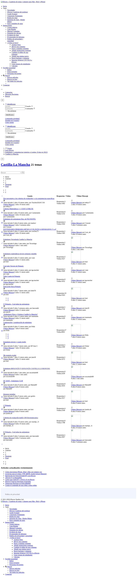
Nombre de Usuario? (12, 120)
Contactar (6, 85)
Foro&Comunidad (9, 68)
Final (7, 186)
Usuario (28, 106)
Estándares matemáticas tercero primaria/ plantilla (19, 254)
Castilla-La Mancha (15, 164)
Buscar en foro (12, 79)
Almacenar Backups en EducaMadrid (18, 483)
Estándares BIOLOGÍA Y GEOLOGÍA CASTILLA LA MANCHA (26, 368)
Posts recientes (12, 72)
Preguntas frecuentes (14, 73)
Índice (9, 70)
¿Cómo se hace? (12, 43)
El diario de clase (13, 35)
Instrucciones (7, 25)
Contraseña (29, 109)
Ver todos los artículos (14, 81)
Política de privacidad (12, 494)
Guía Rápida (11, 29)
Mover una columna (18, 47)
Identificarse (10, 115)
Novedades (11, 10)
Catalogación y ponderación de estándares (17, 322)
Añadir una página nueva (20, 56)
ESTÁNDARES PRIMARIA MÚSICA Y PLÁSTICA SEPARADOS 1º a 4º (29, 229)
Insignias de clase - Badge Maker (20, 518)
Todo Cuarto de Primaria (11, 276)
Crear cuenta (9, 122)
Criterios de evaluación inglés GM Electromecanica (20, 418)
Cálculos (14, 66)
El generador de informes (15, 37)
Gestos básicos (12, 27)
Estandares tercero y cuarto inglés (14, 342)
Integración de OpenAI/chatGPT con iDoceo (20, 476)
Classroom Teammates (14, 16)
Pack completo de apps (15, 23)
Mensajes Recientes (11, 94)
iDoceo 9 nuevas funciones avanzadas (18, 481)
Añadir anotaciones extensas (21, 50)
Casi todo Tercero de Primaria (13, 266)
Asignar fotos (16, 45)
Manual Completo (13, 31)
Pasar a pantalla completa (20, 48)
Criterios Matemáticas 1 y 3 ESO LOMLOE (18, 209)
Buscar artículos (12, 77)
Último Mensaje (8, 204)
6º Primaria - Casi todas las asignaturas (16, 432)
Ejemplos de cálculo (14, 33)
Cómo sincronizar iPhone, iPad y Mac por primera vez (23, 472)
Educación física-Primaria (12, 286)
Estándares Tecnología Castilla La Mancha (17, 239)
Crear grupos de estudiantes (21, 64)
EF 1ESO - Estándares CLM (13, 381)
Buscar (7, 75)
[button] (10, 104)
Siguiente (8, 184)
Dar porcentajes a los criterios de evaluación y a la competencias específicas (28, 198)
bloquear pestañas (9, 394)
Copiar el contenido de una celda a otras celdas (21, 485)
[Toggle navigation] (2, 89)
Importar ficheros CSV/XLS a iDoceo (26, 553)
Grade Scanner (12, 14)
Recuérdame (12, 111)
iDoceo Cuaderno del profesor (17, 12)
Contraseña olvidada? (12, 118)
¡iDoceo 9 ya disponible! (13, 478)
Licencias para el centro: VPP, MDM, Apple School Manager (26, 474)
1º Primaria (7, 405)
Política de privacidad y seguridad (20, 536)
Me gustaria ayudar (9, 355)
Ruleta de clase (12, 18)
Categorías (8, 92)
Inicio (5, 6)
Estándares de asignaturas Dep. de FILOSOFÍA (19, 219)
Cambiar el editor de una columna (25, 547)
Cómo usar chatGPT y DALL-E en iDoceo (19, 479)
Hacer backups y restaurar (20, 58)
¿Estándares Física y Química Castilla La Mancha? (20, 314)
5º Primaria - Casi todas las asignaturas (16, 304)
